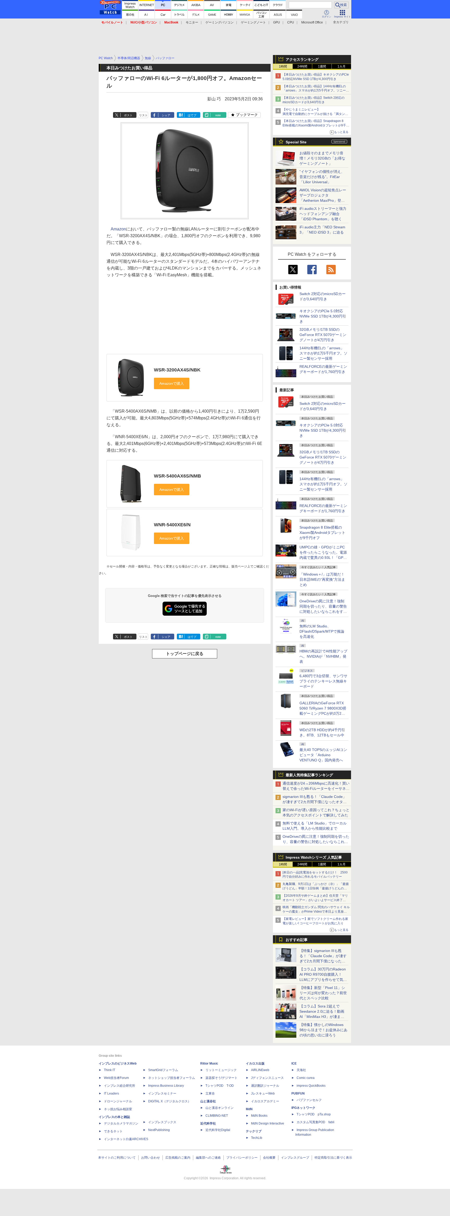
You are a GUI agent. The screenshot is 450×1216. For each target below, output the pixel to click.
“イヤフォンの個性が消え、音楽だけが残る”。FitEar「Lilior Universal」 (322, 176)
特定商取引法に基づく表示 (333, 1157)
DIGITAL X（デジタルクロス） (169, 1101)
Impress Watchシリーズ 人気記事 (314, 857)
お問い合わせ (150, 1157)
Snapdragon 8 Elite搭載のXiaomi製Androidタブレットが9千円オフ (322, 532)
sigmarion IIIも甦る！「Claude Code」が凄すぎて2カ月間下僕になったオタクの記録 (315, 802)
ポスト (128, 115)
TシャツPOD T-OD (219, 1085)
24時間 (302, 66)
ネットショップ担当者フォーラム (171, 1078)
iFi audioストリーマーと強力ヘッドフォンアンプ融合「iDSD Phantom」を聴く (322, 213)
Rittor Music (209, 1063)
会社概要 (269, 1157)
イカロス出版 (255, 1063)
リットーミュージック (221, 1070)
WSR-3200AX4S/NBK (177, 369)
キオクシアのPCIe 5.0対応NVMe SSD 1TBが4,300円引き (322, 316)
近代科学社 (208, 1123)
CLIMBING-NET (216, 1115)
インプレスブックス (162, 1122)
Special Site (296, 142)
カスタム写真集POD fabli (315, 1122)
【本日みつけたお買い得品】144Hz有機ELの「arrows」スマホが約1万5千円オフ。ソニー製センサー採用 (316, 90)
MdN (249, 1109)
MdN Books (259, 1115)
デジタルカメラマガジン (121, 1123)
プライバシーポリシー (242, 1157)
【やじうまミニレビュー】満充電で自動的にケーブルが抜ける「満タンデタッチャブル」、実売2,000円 (315, 114)
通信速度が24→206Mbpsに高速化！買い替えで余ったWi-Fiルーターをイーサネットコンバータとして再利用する (316, 788)
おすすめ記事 (297, 940)
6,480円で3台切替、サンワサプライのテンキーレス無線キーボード (323, 681)
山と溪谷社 (208, 1101)
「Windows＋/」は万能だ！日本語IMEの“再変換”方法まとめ (322, 579)
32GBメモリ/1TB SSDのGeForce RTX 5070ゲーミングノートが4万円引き (322, 334)
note (218, 115)
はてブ (192, 115)
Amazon (118, 229)
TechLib (256, 1138)
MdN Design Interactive (267, 1123)
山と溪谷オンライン (219, 1108)
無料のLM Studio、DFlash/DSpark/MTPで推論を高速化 (321, 631)
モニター (192, 22)
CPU (290, 22)
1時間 (283, 66)
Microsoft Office (312, 22)
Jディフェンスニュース (267, 1078)
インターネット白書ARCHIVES (126, 1139)
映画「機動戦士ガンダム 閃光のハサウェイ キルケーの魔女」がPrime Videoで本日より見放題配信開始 (316, 911)
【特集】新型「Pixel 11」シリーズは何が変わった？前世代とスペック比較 (323, 993)
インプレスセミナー (162, 1093)
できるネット (113, 1131)
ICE (294, 1063)
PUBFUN (298, 1093)
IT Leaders (111, 1093)
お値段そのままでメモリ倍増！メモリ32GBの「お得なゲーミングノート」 (322, 158)
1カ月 (342, 66)
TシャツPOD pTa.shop (314, 1114)
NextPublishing (159, 1130)
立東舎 (210, 1093)
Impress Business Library (166, 1085)
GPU (276, 22)
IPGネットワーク (303, 1108)
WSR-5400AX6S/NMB (177, 476)
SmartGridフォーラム (163, 1070)
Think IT (109, 1070)
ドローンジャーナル (118, 1101)
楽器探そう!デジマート (221, 1078)
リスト (143, 115)
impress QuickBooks (311, 1085)
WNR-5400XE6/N (172, 524)
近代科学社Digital (217, 1130)
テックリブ (253, 1131)
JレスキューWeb (263, 1093)
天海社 (301, 1070)
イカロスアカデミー (265, 1101)
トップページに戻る (184, 653)
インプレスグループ (295, 1157)
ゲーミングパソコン (219, 22)
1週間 (322, 66)
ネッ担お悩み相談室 (118, 1109)
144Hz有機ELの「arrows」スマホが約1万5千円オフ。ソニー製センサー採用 (323, 353)
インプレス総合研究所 (119, 1085)
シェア (166, 115)
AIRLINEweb (260, 1070)
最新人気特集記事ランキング (309, 775)
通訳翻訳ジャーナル (265, 1085)
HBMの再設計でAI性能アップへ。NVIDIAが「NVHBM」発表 (323, 656)
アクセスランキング (302, 59)
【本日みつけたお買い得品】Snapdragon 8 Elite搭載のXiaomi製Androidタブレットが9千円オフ (316, 125)
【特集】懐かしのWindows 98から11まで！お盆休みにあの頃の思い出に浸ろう (323, 1030)
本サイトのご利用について (117, 1157)
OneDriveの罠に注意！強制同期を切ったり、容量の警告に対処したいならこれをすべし (316, 841)
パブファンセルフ (309, 1100)
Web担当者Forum (116, 1078)
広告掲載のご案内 (177, 1157)
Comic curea (306, 1078)
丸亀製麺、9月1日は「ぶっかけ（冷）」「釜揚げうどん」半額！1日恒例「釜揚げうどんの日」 (316, 888)
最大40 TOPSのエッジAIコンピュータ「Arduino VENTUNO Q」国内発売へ (323, 755)
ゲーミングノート (253, 22)
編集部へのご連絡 (208, 1157)
